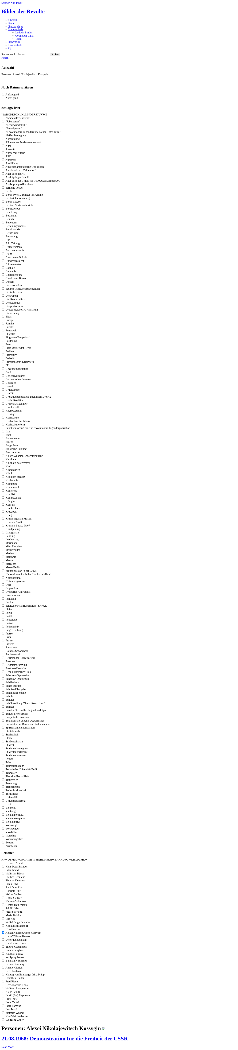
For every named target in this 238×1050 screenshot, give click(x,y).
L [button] (24, 114)
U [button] (40, 114)
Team (18, 38)
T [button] (38, 114)
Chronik (12, 19)
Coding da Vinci (24, 35)
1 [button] (3, 114)
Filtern (5, 57)
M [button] (26, 114)
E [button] (13, 114)
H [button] (18, 114)
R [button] (34, 114)
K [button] (22, 114)
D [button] (11, 114)
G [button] (16, 114)
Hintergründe (15, 29)
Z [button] (46, 114)
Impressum (14, 41)
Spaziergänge (15, 26)
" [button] (2, 114)
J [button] (20, 114)
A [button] (5, 114)
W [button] (44, 114)
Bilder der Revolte (23, 11)
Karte (11, 23)
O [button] (31, 114)
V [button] (42, 114)
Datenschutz (15, 45)
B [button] (7, 114)
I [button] (73, 859)
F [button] (14, 114)
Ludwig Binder (23, 32)
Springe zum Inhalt (11, 2)
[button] (35, 859)
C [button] (9, 114)
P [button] (32, 114)
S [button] (36, 114)
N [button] (29, 114)
